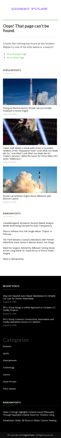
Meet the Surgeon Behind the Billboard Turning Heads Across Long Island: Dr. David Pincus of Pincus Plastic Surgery (29, 251)
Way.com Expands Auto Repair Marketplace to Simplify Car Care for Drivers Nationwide (29, 297)
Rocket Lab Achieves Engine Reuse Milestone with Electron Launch (27, 197)
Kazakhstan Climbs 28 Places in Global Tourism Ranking (29, 420)
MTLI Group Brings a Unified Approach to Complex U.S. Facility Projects (29, 309)
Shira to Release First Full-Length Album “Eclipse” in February (27, 232)
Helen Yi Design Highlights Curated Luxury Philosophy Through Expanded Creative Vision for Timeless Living (28, 413)
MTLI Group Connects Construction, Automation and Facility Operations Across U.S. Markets (28, 320)
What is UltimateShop (13, 259)
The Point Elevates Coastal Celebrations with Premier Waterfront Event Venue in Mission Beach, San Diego (28, 241)
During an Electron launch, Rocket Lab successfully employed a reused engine (27, 109)
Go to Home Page (15, 57)
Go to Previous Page (16, 54)
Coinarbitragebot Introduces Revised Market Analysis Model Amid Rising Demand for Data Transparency (28, 224)
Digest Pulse (28, 435)
